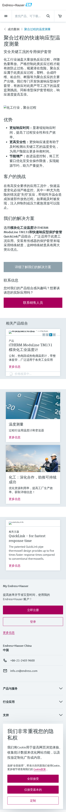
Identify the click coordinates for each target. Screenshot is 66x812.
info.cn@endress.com (23, 671)
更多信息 (15, 366)
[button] (33, 610)
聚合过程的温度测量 (37, 29)
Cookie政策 (40, 769)
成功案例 (13, 29)
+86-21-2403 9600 (22, 660)
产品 (11, 340)
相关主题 (14, 531)
